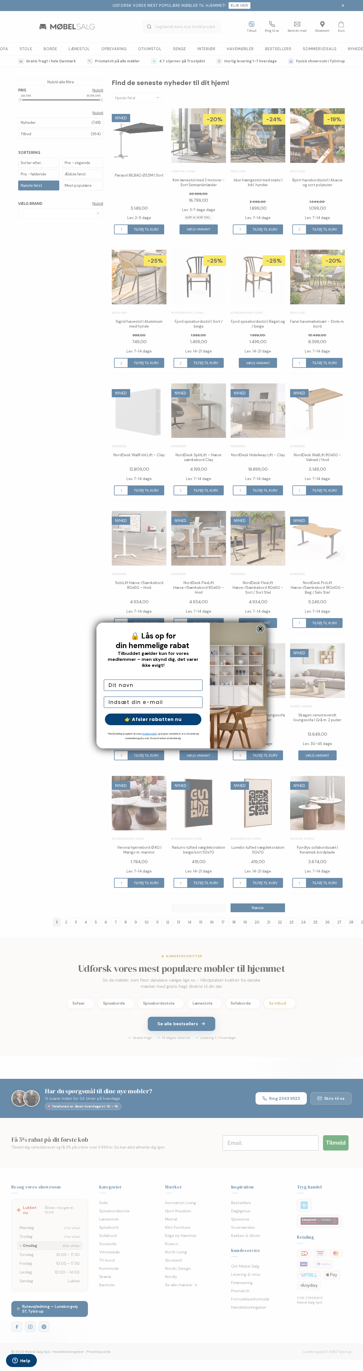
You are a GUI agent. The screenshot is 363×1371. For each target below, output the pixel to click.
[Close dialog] (260, 628)
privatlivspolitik (149, 734)
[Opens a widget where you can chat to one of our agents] (21, 1361)
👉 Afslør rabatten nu (153, 719)
